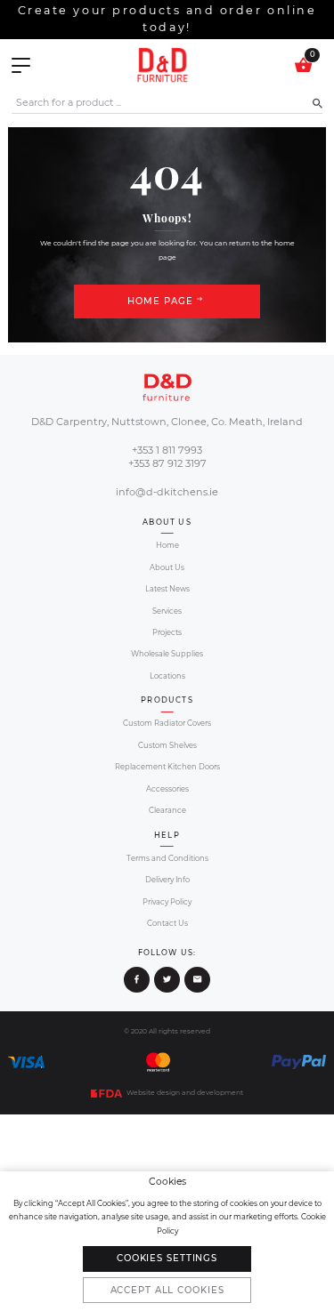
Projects (167, 632)
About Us (167, 567)
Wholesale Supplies (167, 653)
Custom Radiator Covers (167, 723)
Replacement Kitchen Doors (167, 766)
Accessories (167, 788)
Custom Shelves (167, 745)
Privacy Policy (167, 901)
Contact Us (167, 923)
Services (167, 611)
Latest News (167, 588)
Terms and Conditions (167, 858)
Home (167, 545)
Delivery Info (167, 879)
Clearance (167, 810)
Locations (167, 676)
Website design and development (184, 1093)
